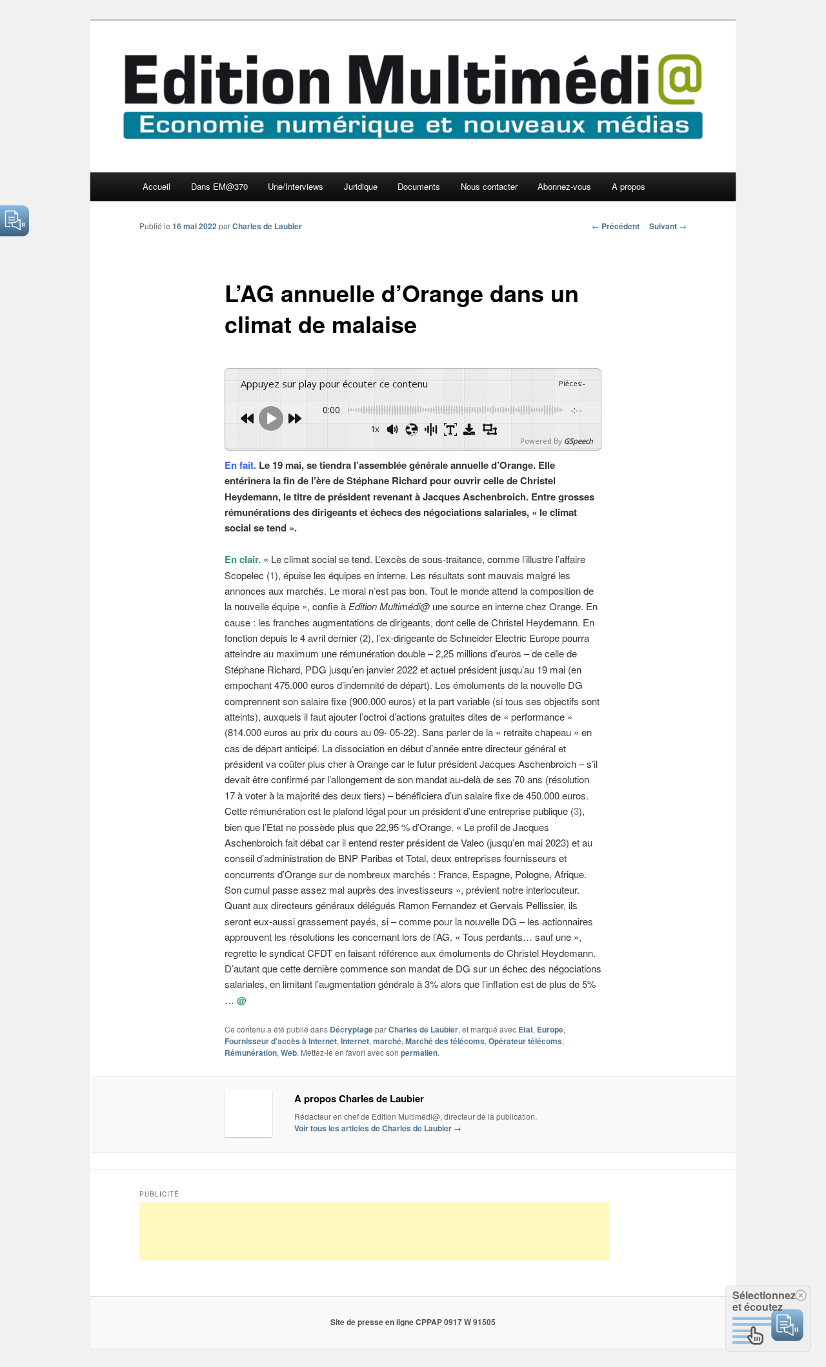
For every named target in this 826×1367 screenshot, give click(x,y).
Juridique (361, 186)
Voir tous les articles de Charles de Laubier (377, 1128)
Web (289, 1052)
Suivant (668, 226)
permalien (419, 1052)
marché (387, 1041)
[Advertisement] (374, 1231)
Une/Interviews (295, 186)
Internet (355, 1041)
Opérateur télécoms (525, 1041)
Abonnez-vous (564, 186)
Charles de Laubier (267, 226)
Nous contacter (489, 186)
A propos (628, 186)
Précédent (616, 226)
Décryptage (351, 1029)
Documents (419, 186)
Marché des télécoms (445, 1041)
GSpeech (578, 440)
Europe (550, 1029)
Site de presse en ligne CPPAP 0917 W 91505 (413, 1322)
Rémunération (251, 1052)
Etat (525, 1029)
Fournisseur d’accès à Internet (281, 1041)
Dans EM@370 (219, 186)
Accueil (156, 186)
